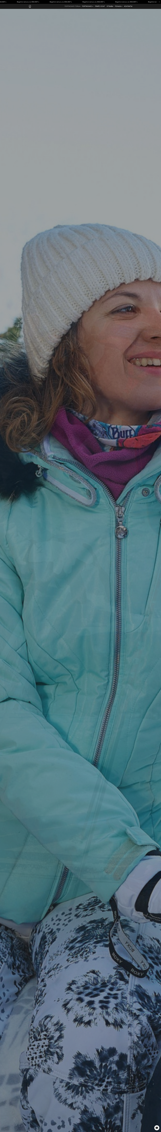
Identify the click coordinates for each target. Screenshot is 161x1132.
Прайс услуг (100, 6)
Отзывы (110, 6)
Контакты (128, 6)
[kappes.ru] (30, 6)
